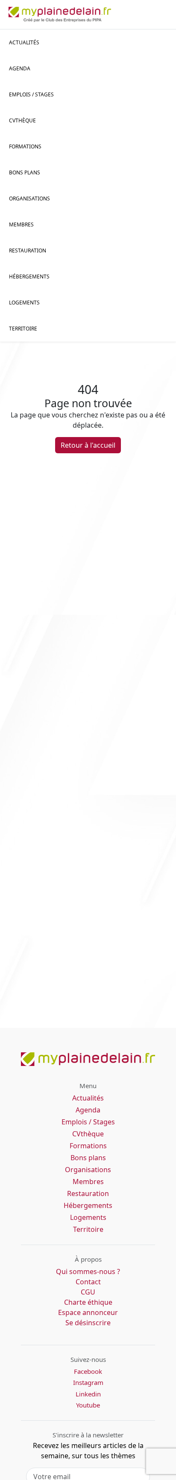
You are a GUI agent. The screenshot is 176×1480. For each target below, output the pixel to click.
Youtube (88, 1405)
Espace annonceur (88, 1312)
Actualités (24, 42)
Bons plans (24, 172)
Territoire (23, 328)
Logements (24, 302)
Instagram (88, 1382)
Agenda (19, 68)
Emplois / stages (31, 94)
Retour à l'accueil (88, 445)
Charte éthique (88, 1302)
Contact (88, 1281)
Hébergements (29, 276)
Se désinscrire (88, 1322)
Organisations (29, 198)
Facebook (88, 1371)
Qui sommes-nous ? (88, 1271)
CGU (88, 1292)
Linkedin (88, 1394)
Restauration (27, 250)
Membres (21, 224)
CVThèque (22, 120)
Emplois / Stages (88, 1122)
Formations (25, 146)
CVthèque (88, 1133)
